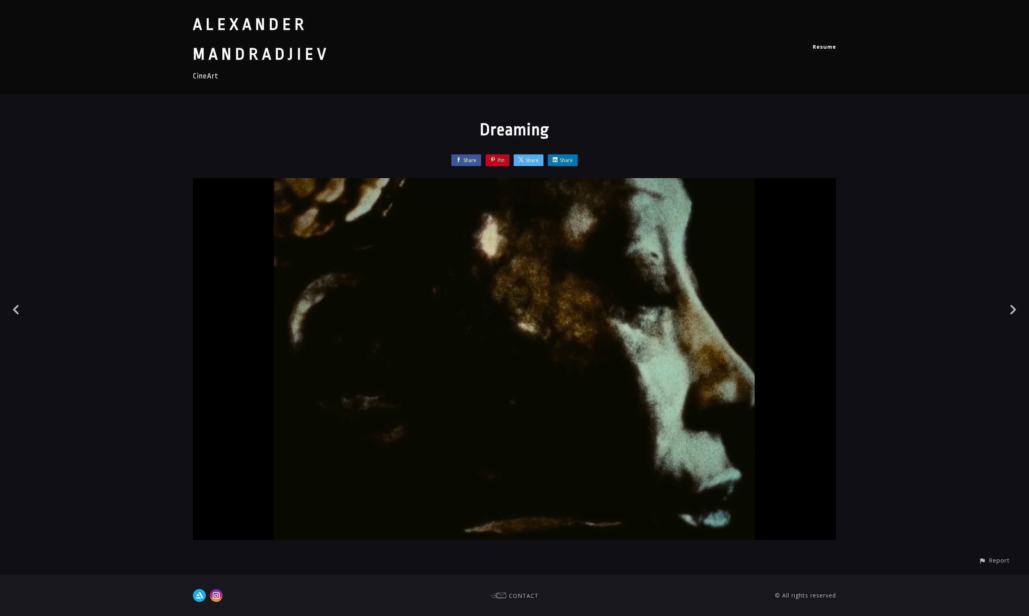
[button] (994, 560)
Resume (824, 46)
